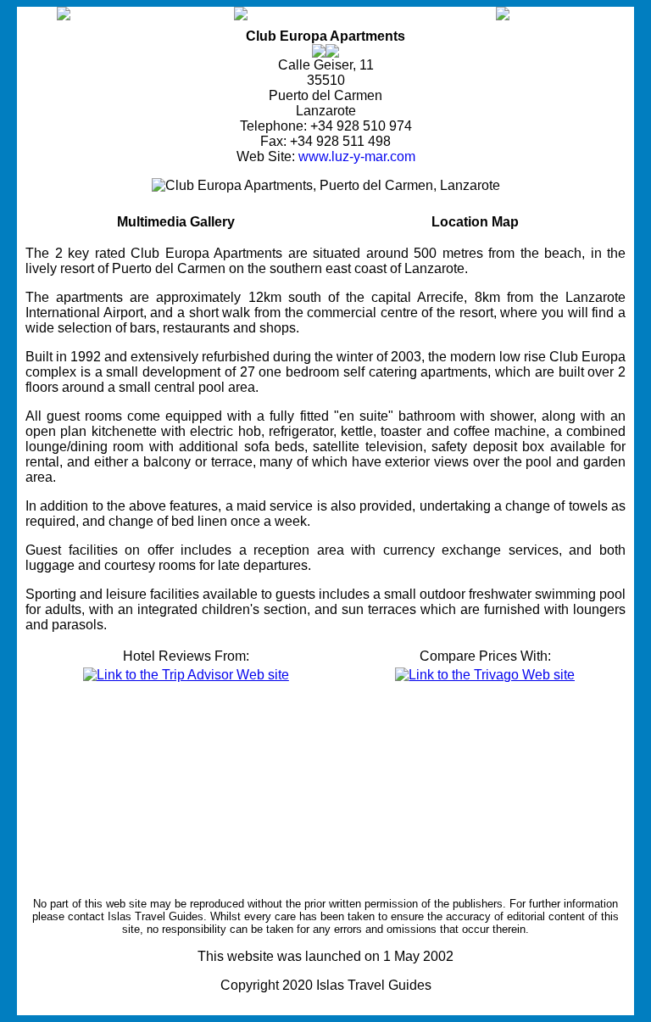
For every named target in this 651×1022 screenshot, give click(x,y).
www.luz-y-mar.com (356, 156)
